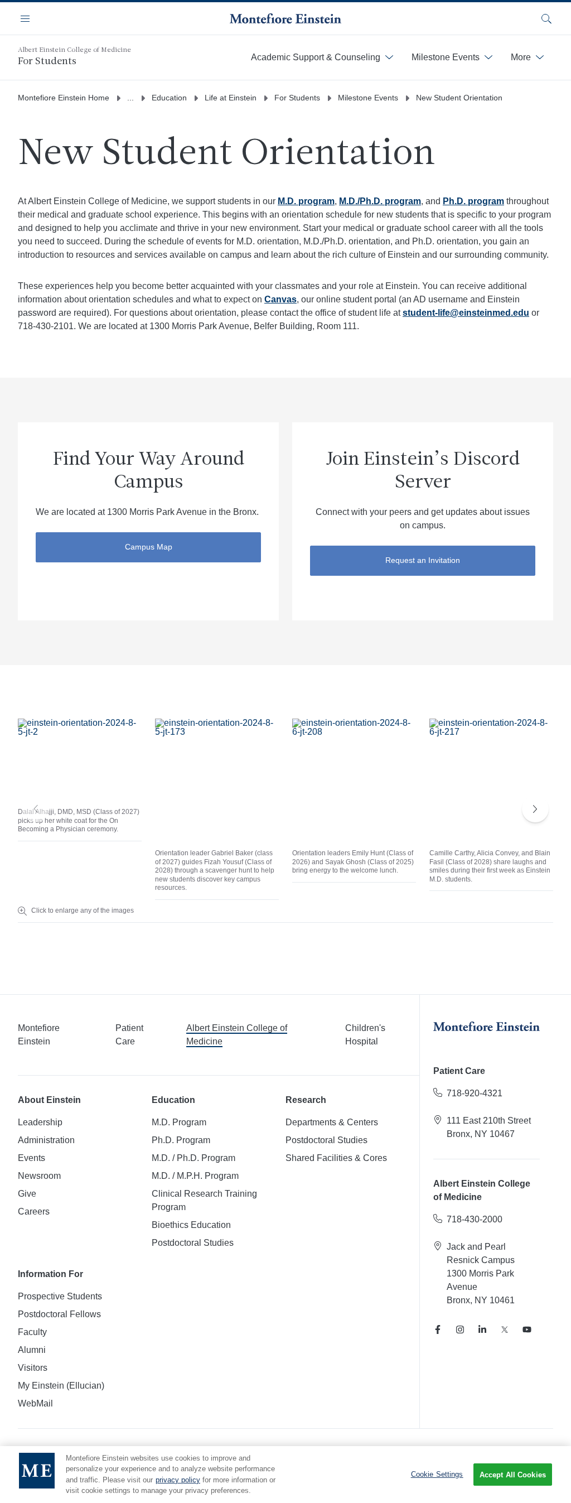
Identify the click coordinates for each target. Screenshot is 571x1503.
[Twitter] (504, 1329)
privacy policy (178, 1480)
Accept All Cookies (513, 1475)
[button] (535, 809)
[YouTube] (526, 1329)
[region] (285, 1474)
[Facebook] (437, 1329)
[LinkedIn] (482, 1329)
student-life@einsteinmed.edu (466, 312)
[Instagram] (460, 1329)
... (130, 97)
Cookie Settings (437, 1474)
